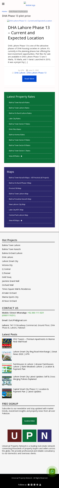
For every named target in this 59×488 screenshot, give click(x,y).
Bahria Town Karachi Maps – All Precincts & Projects (29, 177)
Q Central (6, 269)
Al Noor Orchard (9, 301)
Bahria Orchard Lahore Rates (20, 113)
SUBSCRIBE (29, 421)
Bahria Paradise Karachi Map (20, 199)
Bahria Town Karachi (11, 249)
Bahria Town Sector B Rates (19, 145)
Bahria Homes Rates (17, 134)
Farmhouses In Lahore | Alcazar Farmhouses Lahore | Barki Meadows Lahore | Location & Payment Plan (33, 366)
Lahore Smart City (10, 261)
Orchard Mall (7, 285)
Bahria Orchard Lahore (12, 253)
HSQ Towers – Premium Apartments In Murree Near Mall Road (34, 340)
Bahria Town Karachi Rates (19, 102)
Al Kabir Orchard (9, 293)
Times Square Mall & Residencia (16, 289)
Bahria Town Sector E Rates (19, 140)
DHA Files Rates (15, 129)
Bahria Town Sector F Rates (19, 124)
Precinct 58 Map (15, 188)
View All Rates (15, 156)
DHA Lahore (19, 72)
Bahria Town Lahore (11, 245)
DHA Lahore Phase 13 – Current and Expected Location (29, 33)
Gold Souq (6, 277)
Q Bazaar (6, 273)
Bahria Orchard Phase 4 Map (20, 183)
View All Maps (15, 220)
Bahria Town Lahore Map (18, 194)
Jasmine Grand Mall (10, 281)
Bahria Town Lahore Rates (19, 108)
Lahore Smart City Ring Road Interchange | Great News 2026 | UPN (35, 352)
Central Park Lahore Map (18, 215)
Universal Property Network (22, 478)
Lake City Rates (14, 118)
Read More (29, 78)
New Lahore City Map (17, 204)
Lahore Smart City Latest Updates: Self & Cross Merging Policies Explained (34, 377)
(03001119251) (8, 315)
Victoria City (7, 265)
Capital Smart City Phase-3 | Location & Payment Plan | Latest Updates (31, 390)
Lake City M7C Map (16, 210)
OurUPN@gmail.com (18, 320)
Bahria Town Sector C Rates (19, 151)
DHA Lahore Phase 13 (36, 72)
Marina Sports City (10, 297)
